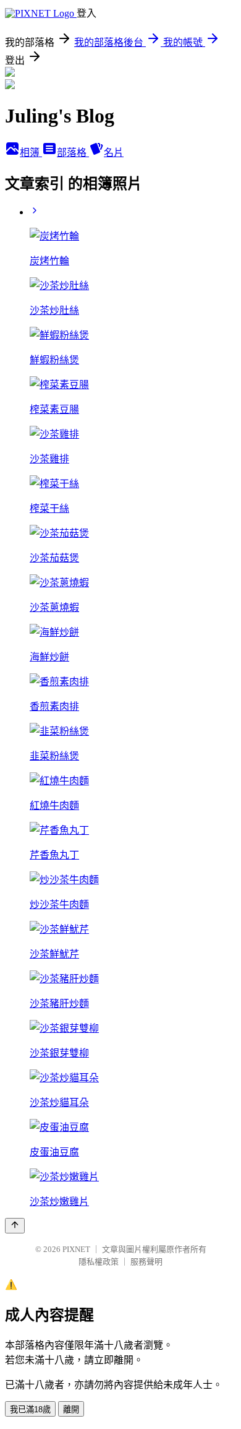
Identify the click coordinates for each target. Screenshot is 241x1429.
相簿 (31, 152)
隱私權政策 (98, 1261)
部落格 (73, 152)
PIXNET (76, 1249)
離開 (71, 1409)
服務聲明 (146, 1261)
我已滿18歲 (30, 1409)
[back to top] (15, 1225)
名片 (114, 152)
